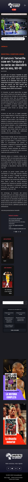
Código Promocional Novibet (20, 313)
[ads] (15, 379)
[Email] (26, 36)
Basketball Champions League (12, 54)
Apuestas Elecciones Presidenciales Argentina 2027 (20, 319)
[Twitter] (17, 36)
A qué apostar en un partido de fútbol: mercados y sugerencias (9, 320)
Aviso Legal (7, 477)
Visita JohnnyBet (15, 330)
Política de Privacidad (16, 477)
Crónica (4, 46)
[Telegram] (23, 36)
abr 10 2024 (4, 71)
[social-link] (8, 468)
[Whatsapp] (21, 36)
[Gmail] (19, 36)
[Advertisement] (15, 344)
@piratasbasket (19, 225)
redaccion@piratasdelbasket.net (17, 228)
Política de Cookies (14, 479)
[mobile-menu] (26, 5)
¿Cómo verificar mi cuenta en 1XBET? (9, 326)
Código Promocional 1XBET (9, 313)
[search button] (25, 302)
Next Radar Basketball (14, 220)
